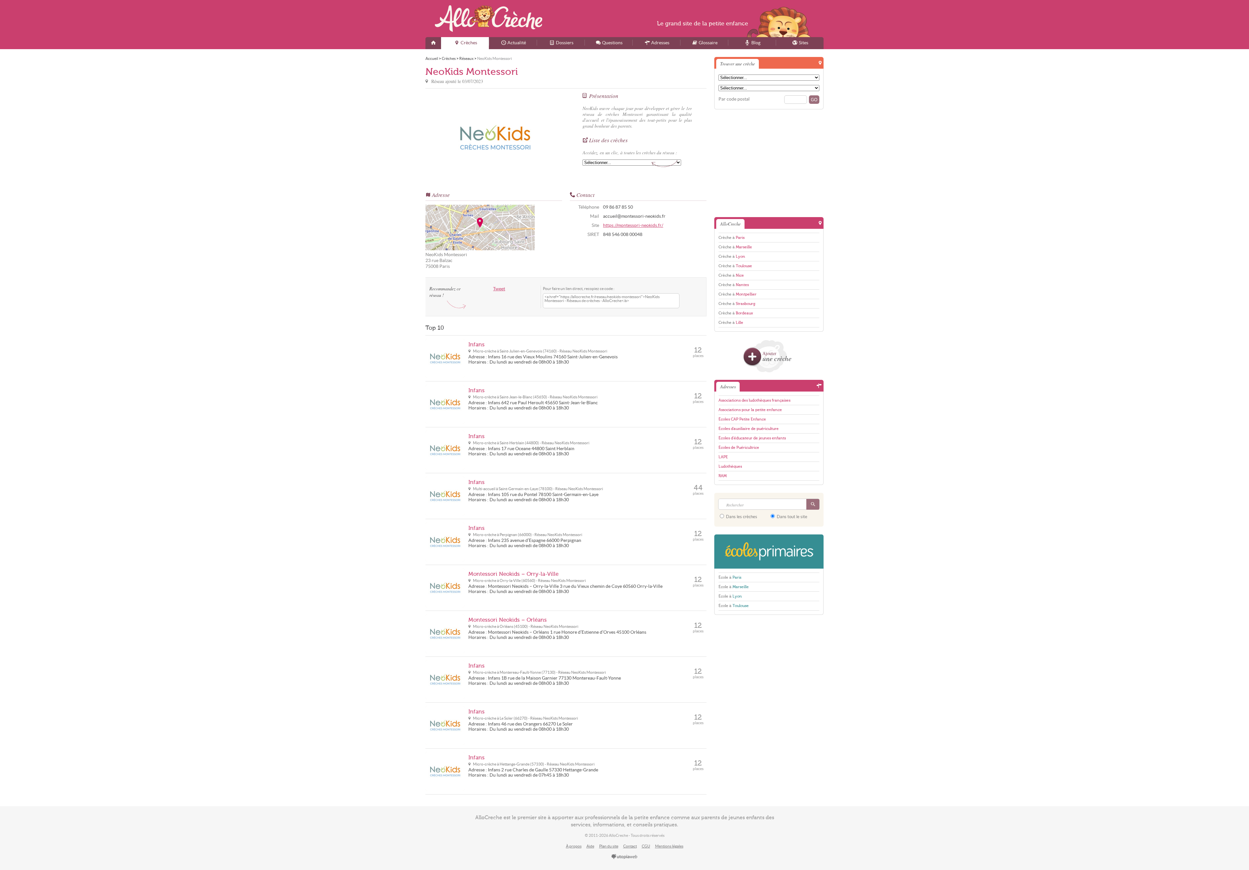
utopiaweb (624, 857)
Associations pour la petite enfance (750, 409)
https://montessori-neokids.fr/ (633, 225)
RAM (723, 476)
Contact (630, 846)
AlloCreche (488, 18)
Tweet (499, 288)
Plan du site (608, 846)
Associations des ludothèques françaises (754, 400)
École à (730, 577)
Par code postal (734, 99)
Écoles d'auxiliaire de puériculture (749, 428)
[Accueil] (433, 43)
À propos (574, 846)
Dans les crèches (741, 516)
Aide (590, 846)
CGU (646, 846)
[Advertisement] (769, 162)
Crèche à (732, 237)
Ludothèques (730, 466)
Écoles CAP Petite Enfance (742, 419)
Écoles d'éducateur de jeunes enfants (752, 438)
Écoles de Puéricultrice (739, 447)
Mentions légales (669, 846)
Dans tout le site (791, 516)
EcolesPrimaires (769, 551)
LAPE (723, 457)
